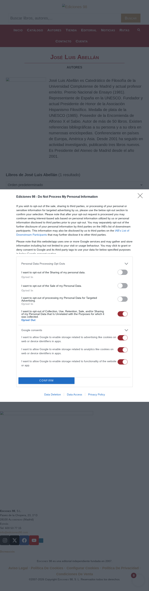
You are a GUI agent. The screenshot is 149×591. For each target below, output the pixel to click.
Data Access (74, 394)
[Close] (141, 197)
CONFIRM (46, 380)
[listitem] (74, 264)
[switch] (123, 272)
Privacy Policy (96, 394)
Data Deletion (52, 394)
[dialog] (74, 295)
